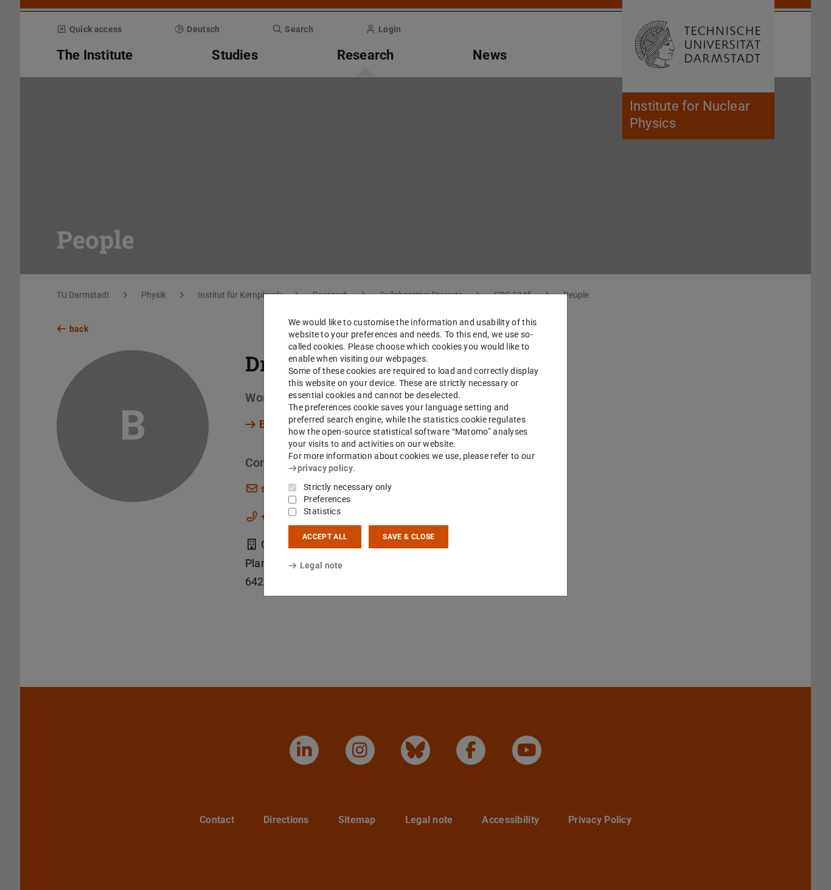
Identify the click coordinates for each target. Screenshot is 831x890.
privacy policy (325, 468)
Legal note (321, 565)
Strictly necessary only (348, 487)
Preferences (327, 499)
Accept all (324, 537)
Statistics (322, 511)
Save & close (408, 537)
